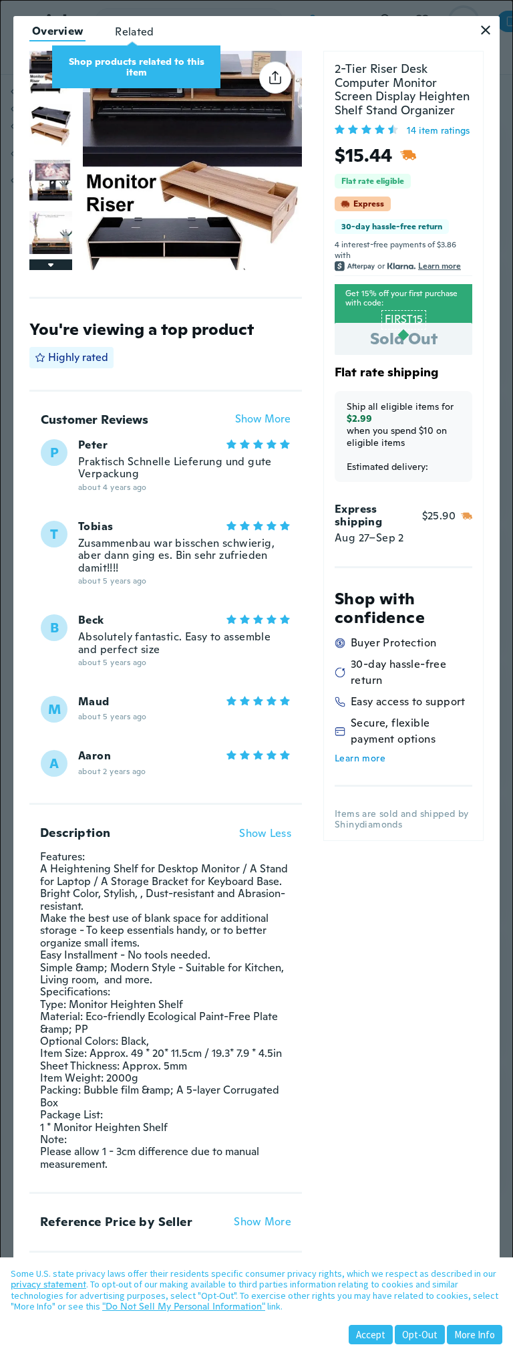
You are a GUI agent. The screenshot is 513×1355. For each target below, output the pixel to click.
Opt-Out (420, 1334)
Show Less (265, 834)
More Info (474, 1334)
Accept (370, 1334)
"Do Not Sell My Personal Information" (183, 1306)
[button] (485, 30)
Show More (263, 419)
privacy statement (48, 1284)
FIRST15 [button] (404, 319)
